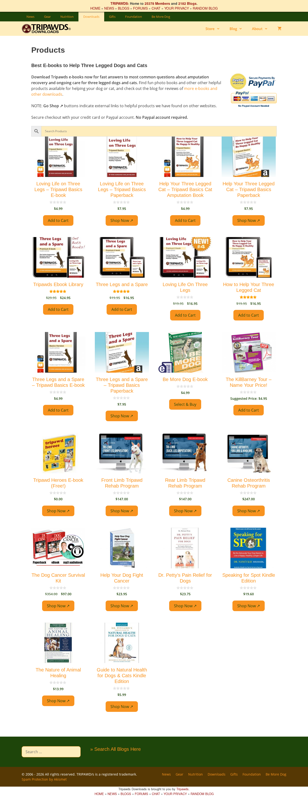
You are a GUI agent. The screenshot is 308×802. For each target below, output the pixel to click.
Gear (47, 16)
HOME (95, 8)
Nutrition (67, 16)
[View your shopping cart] (279, 28)
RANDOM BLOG (205, 8)
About (257, 28)
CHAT (156, 8)
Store (210, 28)
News (30, 16)
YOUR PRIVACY (176, 8)
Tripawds (182, 789)
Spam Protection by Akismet (44, 779)
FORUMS (140, 8)
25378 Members (157, 3)
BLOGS (123, 8)
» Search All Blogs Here (115, 749)
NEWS (109, 8)
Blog (233, 28)
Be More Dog (161, 16)
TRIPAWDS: (119, 3)
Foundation (133, 16)
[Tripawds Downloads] (49, 28)
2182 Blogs (187, 3)
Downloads (91, 16)
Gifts (112, 16)
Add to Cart (58, 220)
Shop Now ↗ (121, 220)
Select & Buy (185, 404)
